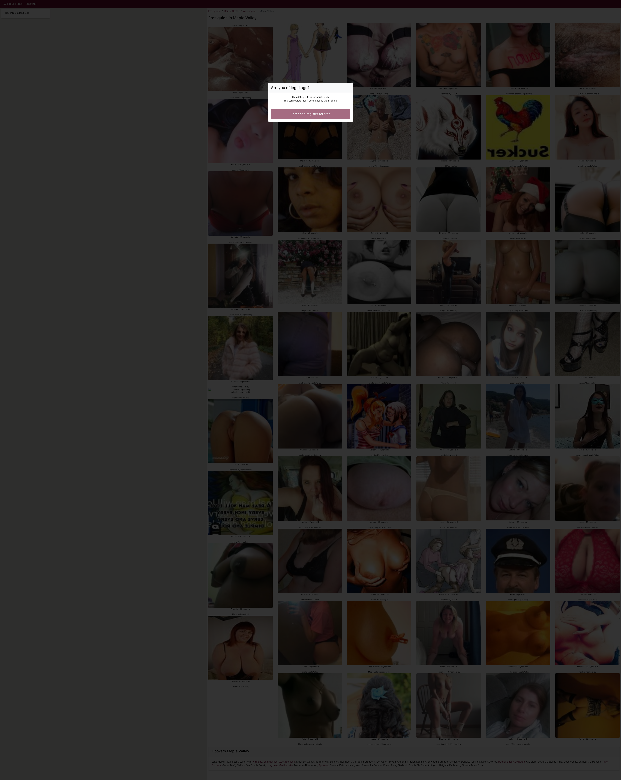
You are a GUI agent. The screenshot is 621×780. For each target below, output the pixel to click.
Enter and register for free (310, 114)
